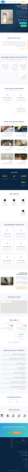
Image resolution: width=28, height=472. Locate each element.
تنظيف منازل (11, 441)
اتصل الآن (3, 1)
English (6, 1)
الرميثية (17, 401)
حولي (23, 401)
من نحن (26, 463)
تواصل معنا (25, 464)
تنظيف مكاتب (11, 446)
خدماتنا (15, 1)
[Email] (19, 20)
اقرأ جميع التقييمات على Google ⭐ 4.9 (13, 342)
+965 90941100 (23, 454)
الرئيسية (21, 1)
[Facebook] (24, 20)
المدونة (12, 1)
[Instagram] (26, 20)
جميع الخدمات (11, 447)
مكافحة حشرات (11, 445)
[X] (21, 20)
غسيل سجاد (23, 33)
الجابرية (10, 401)
